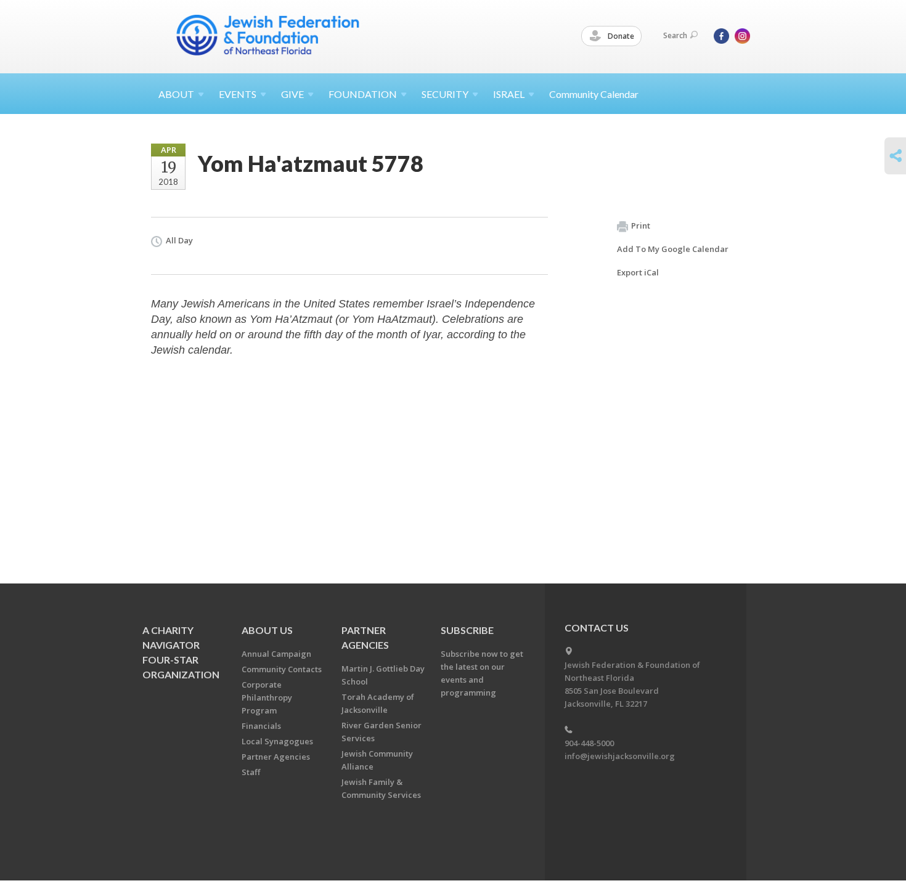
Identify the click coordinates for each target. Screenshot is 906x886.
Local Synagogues (277, 741)
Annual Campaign (276, 653)
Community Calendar (594, 94)
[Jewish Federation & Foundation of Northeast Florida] (268, 35)
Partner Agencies (276, 756)
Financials (261, 725)
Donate (620, 36)
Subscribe (467, 630)
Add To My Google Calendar (672, 248)
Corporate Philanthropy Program (267, 697)
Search (675, 35)
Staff (251, 772)
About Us (267, 630)
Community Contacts (282, 669)
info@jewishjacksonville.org (620, 756)
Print (640, 225)
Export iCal (638, 272)
